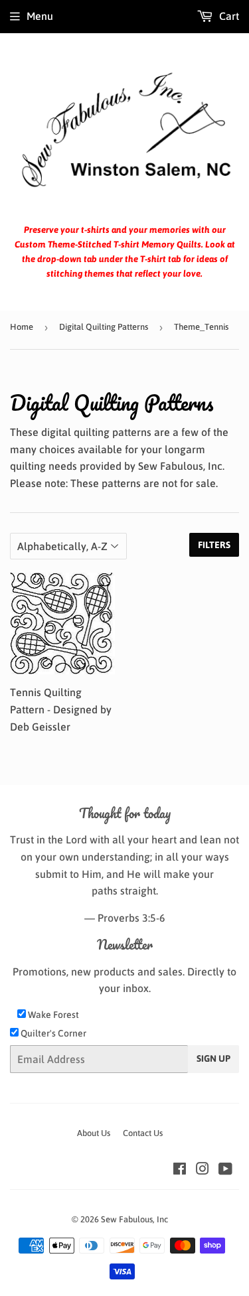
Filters (214, 545)
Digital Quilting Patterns (103, 327)
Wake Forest (52, 1014)
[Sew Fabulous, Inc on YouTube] (225, 1170)
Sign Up (213, 1058)
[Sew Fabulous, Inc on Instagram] (202, 1170)
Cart (227, 16)
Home (21, 327)
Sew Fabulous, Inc (134, 1219)
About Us (93, 1133)
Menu (40, 16)
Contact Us (143, 1133)
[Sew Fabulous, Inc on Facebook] (180, 1170)
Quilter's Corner (52, 1033)
